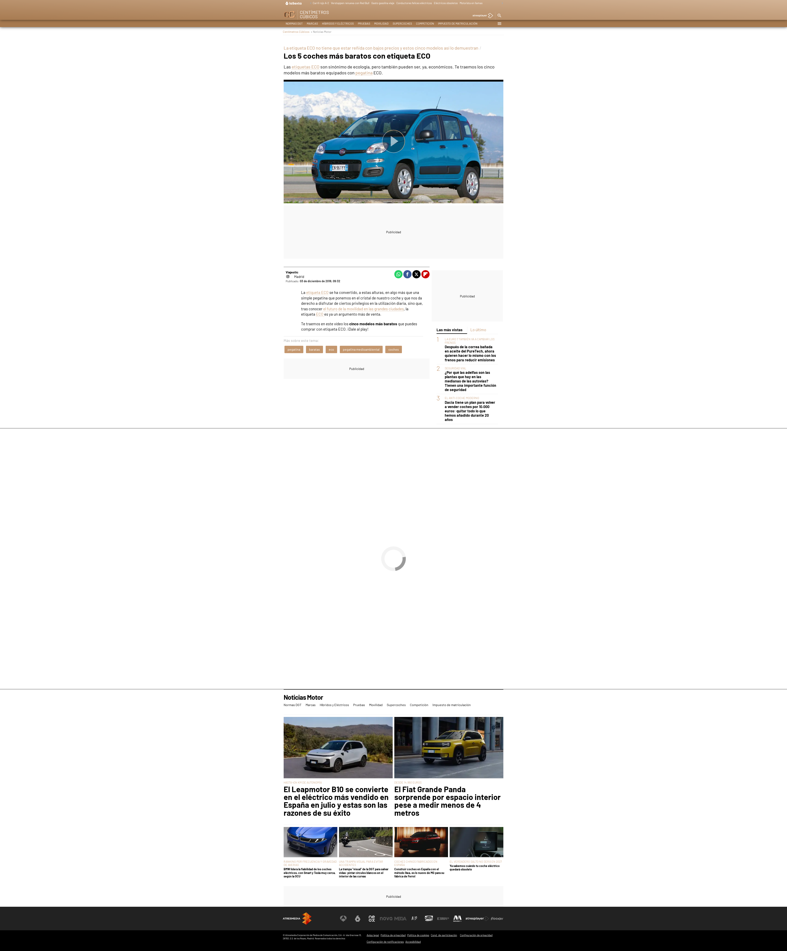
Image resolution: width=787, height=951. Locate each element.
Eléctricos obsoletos (446, 3)
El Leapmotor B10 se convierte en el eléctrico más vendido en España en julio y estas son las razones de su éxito (336, 801)
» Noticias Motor (321, 31)
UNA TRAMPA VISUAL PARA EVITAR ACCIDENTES (361, 863)
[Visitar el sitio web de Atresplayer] (477, 919)
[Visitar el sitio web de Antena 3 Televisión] (343, 919)
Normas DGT (294, 23)
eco (331, 349)
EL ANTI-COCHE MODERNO (462, 398)
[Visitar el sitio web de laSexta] (357, 919)
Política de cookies (418, 935)
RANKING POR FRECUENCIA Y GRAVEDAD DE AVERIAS (310, 863)
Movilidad (381, 23)
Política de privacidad (393, 935)
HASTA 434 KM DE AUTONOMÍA (303, 782)
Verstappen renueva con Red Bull (350, 3)
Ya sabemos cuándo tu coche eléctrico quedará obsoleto (475, 867)
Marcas (312, 23)
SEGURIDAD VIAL (455, 368)
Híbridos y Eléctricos (338, 23)
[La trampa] (366, 842)
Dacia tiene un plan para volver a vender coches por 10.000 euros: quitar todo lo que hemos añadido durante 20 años (470, 411)
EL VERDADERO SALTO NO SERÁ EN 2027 (476, 861)
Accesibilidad (413, 941)
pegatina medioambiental (361, 349)
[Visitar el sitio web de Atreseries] (414, 919)
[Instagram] (288, 276)
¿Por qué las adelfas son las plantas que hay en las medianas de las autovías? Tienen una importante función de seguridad (470, 381)
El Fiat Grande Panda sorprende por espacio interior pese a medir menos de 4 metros (447, 801)
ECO (320, 314)
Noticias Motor (303, 697)
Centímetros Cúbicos (296, 31)
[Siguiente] (501, 3)
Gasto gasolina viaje (382, 3)
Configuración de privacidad (476, 935)
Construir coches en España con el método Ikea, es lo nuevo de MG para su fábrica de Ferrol (419, 872)
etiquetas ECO (306, 66)
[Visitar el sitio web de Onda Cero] (429, 919)
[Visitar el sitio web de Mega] (400, 919)
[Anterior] (310, 3)
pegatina (364, 72)
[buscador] (499, 16)
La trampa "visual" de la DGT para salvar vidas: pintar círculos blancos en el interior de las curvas (363, 872)
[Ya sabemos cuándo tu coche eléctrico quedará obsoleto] (476, 842)
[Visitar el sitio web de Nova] (386, 919)
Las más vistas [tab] (450, 329)
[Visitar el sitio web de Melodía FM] (457, 919)
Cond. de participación (444, 935)
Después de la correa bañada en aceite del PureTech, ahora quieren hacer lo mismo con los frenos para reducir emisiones (470, 353)
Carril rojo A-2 (321, 3)
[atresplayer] (481, 16)
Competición (425, 23)
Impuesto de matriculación (457, 23)
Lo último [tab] (478, 329)
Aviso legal (373, 935)
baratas (314, 349)
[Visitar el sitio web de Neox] (372, 919)
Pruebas (364, 23)
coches (393, 349)
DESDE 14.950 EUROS (408, 782)
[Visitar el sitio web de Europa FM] (443, 919)
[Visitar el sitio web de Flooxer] (497, 919)
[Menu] (499, 23)
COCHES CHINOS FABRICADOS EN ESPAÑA (415, 863)
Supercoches (402, 23)
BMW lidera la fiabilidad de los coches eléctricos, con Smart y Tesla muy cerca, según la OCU (309, 872)
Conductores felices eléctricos (414, 3)
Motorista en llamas (471, 3)
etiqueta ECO (317, 292)
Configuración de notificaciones (385, 941)
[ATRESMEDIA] (297, 918)
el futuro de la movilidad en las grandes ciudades (363, 308)
